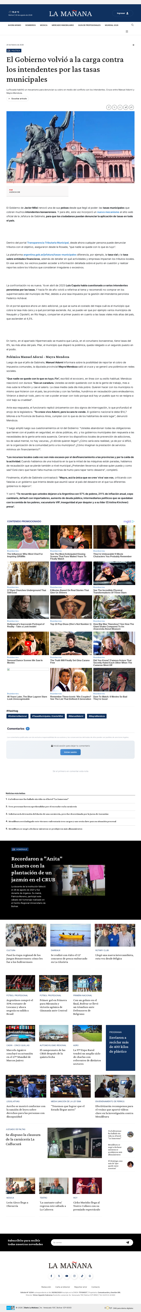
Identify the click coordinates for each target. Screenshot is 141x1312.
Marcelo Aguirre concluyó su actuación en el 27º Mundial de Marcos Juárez (19, 1055)
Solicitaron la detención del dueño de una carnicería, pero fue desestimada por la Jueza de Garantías (59, 814)
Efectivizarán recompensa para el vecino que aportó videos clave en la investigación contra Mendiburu (114, 1111)
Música (43, 25)
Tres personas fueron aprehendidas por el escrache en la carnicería (42, 806)
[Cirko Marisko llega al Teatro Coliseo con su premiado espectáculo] (87, 1186)
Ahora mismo (14, 25)
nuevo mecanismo (108, 212)
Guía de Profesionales (89, 25)
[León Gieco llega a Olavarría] (20, 1186)
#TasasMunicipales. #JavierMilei (47, 716)
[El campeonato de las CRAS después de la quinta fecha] (53, 1033)
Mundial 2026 (111, 25)
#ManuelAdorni (76, 716)
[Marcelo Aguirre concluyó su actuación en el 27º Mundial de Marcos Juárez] (20, 1033)
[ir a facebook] (51, 1276)
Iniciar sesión (70, 752)
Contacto (95, 1287)
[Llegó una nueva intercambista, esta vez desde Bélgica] (115, 935)
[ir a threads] (90, 1276)
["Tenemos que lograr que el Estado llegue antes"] (70, 1086)
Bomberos (30, 25)
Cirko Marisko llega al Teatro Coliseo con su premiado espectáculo (86, 1206)
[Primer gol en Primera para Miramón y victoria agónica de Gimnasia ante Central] (53, 983)
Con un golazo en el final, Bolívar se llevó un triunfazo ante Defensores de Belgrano (85, 1007)
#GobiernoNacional (17, 716)
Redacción (46, 1287)
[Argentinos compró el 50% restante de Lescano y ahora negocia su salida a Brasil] (20, 983)
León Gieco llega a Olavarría (17, 1204)
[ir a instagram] (74, 1276)
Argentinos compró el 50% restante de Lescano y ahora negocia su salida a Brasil (19, 1007)
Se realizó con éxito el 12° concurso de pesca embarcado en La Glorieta (69, 958)
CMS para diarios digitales (123, 1308)
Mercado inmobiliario (63, 25)
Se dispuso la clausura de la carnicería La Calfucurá (23, 1139)
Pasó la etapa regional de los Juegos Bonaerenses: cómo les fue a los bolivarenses (24, 958)
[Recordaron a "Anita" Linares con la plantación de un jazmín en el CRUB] (92, 880)
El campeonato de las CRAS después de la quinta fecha (52, 1053)
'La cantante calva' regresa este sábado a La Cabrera (53, 1206)
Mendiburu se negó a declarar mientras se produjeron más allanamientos (45, 829)
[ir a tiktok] (82, 1276)
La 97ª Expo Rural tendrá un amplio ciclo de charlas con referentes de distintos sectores (87, 1057)
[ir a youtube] (67, 1276)
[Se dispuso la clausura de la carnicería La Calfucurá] (75, 1143)
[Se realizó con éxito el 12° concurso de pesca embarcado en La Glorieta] (70, 935)
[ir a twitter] (59, 1276)
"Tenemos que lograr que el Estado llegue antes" (68, 1107)
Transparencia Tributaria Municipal (48, 242)
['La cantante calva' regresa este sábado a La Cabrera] (53, 1186)
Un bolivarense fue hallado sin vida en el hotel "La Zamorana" (38, 799)
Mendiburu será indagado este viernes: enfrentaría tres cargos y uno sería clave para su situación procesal (62, 821)
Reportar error (80, 1287)
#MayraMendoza (97, 716)
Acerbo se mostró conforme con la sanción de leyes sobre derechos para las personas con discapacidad (25, 1111)
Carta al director (62, 1287)
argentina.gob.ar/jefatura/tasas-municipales (49, 254)
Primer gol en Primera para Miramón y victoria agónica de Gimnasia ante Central (53, 1005)
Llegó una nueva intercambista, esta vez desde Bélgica (114, 956)
